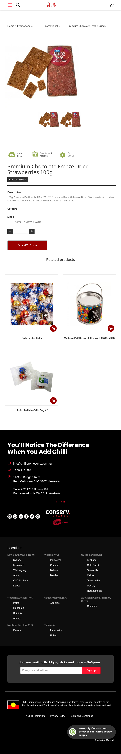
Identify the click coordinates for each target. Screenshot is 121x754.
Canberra (92, 606)
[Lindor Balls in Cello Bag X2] (32, 403)
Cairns (90, 575)
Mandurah (18, 608)
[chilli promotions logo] (51, 5)
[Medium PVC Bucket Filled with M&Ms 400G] (89, 331)
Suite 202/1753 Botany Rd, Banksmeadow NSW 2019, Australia (36, 491)
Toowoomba (93, 580)
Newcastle (18, 565)
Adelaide (55, 603)
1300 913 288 (22, 470)
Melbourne (55, 560)
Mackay (91, 585)
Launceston (56, 630)
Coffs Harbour (20, 580)
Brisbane (92, 560)
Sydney (17, 560)
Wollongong (19, 570)
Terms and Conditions (81, 716)
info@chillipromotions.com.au (32, 463)
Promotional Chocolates (51, 26)
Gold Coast (93, 565)
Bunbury (17, 613)
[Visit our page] (9, 516)
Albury (16, 575)
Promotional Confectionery (25, 26)
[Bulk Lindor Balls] (32, 331)
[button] (53, 328)
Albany (17, 618)
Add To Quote (29, 245)
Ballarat (54, 570)
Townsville (92, 570)
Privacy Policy (57, 716)
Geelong (54, 565)
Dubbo (16, 585)
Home (10, 26)
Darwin (17, 630)
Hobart (53, 635)
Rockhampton (94, 591)
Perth (16, 603)
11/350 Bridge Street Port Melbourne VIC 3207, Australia (36, 479)
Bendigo (54, 575)
